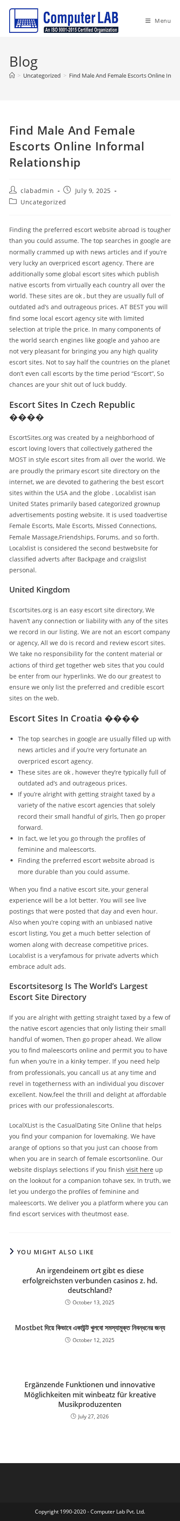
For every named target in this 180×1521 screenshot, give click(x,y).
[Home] (12, 75)
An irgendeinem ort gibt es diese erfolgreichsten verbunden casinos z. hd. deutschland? (89, 1280)
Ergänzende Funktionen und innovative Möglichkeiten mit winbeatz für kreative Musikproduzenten (90, 1394)
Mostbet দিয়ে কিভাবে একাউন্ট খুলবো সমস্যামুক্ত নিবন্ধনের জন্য (90, 1327)
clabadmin (37, 190)
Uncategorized (43, 202)
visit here (139, 1169)
